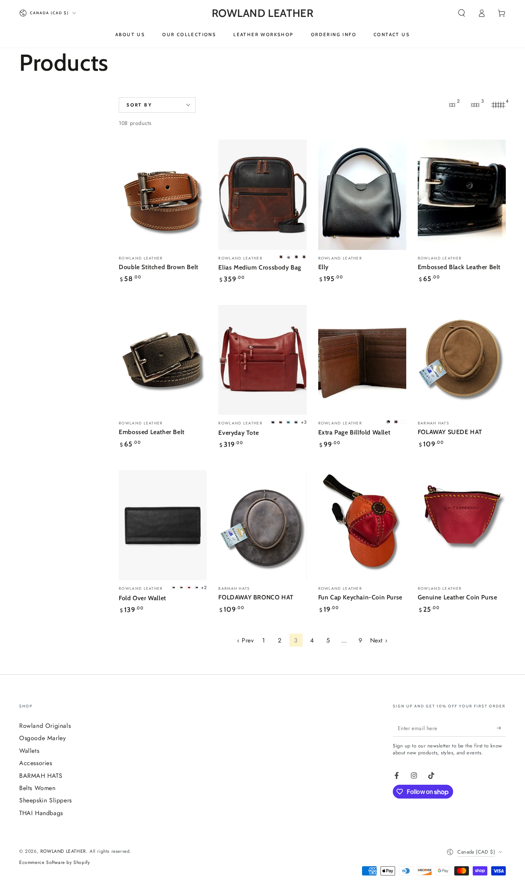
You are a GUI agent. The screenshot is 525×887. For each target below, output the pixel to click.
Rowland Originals (45, 725)
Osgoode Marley (42, 738)
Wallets (29, 750)
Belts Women (37, 788)
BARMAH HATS (41, 775)
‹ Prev (245, 640)
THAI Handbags (41, 813)
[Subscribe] (501, 727)
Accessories (35, 763)
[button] (462, 13)
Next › (379, 640)
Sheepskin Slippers (45, 800)
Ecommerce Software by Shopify (54, 862)
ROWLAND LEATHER (63, 851)
